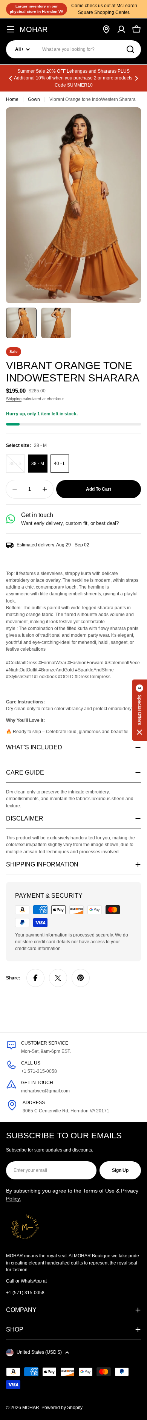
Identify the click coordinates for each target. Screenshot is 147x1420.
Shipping (13, 399)
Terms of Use (99, 1191)
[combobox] (73, 49)
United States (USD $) (39, 1352)
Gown (34, 99)
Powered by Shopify (62, 1407)
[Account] (121, 29)
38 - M (37, 463)
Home (12, 99)
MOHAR (33, 29)
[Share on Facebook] (35, 978)
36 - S (17, 467)
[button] (10, 78)
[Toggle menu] (10, 29)
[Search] (130, 49)
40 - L (60, 463)
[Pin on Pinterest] (81, 978)
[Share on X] (58, 978)
